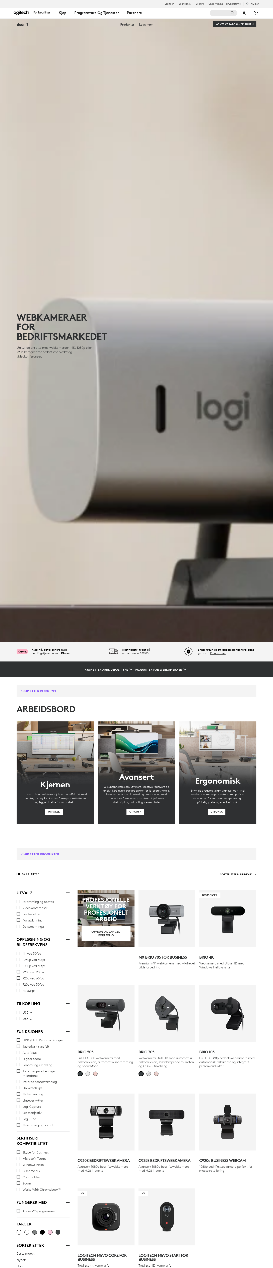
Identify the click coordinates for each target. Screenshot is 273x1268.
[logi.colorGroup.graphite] (19, 1232)
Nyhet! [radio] (21, 1260)
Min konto (244, 13)
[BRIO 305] (166, 1013)
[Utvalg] (68, 892)
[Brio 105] (227, 1013)
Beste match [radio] (26, 1253)
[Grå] (34, 1232)
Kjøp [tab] (62, 12)
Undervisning (215, 4)
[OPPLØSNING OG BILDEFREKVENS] (68, 939)
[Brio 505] (106, 1013)
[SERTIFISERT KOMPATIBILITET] (68, 1137)
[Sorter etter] (68, 1245)
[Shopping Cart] (255, 13)
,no (255, 3)
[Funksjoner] (68, 1031)
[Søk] (223, 13)
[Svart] (42, 1232)
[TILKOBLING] (68, 1003)
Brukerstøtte (233, 3)
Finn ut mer (218, 653)
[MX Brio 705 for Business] (166, 918)
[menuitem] (127, 24)
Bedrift (200, 4)
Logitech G (185, 4)
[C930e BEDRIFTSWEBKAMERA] (106, 1122)
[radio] (80, 1074)
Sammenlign (120, 1193)
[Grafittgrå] (58, 1232)
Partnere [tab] (134, 12)
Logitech (169, 4)
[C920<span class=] (227, 1122)
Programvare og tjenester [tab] (96, 12)
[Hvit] (26, 1232)
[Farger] (68, 1223)
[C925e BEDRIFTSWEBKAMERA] (166, 1122)
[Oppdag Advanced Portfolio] (106, 918)
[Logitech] (34, 12)
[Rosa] (50, 1232)
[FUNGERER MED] (68, 1202)
